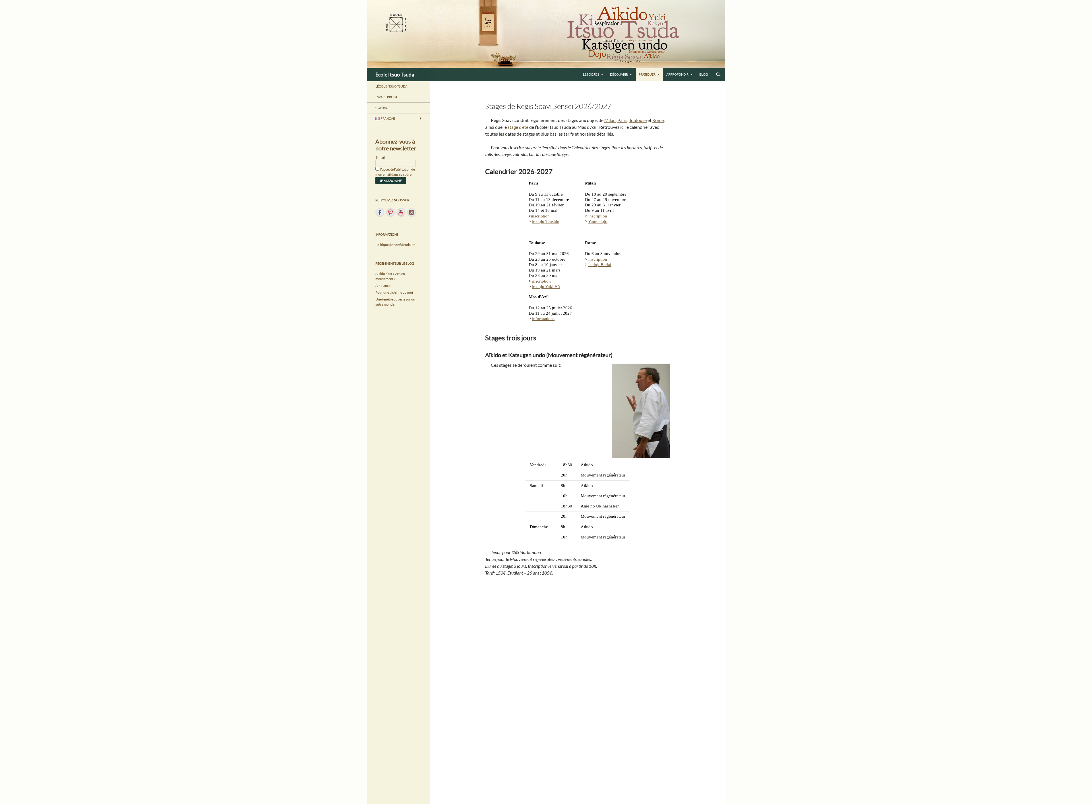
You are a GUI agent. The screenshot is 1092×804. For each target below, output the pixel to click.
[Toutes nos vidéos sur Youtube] (401, 212)
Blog (703, 74)
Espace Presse (386, 97)
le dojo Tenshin (545, 221)
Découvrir (619, 74)
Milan (610, 120)
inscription (540, 216)
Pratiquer (647, 74)
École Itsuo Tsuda (394, 74)
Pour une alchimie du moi (394, 292)
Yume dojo (597, 221)
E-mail (380, 157)
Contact (382, 107)
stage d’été (518, 127)
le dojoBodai (599, 264)
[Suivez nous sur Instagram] (411, 212)
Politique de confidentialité (395, 245)
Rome (658, 120)
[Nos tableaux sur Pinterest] (390, 212)
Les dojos (591, 74)
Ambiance (382, 285)
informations (543, 318)
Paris (622, 120)
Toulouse (638, 120)
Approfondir (677, 74)
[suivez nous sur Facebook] (379, 212)
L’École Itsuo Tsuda (391, 86)
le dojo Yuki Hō (546, 286)
